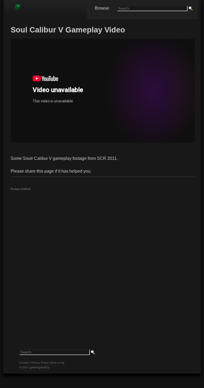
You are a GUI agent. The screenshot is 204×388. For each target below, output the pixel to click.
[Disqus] (103, 260)
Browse (102, 8)
